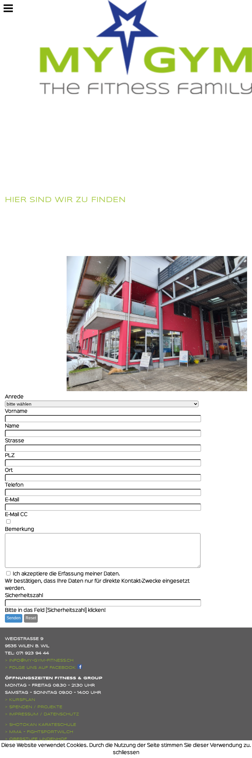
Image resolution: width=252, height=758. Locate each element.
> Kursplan (20, 699)
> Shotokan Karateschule (40, 724)
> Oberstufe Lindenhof (36, 739)
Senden (14, 618)
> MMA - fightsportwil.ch (39, 731)
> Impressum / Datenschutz (42, 714)
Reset (31, 618)
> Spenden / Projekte (33, 707)
